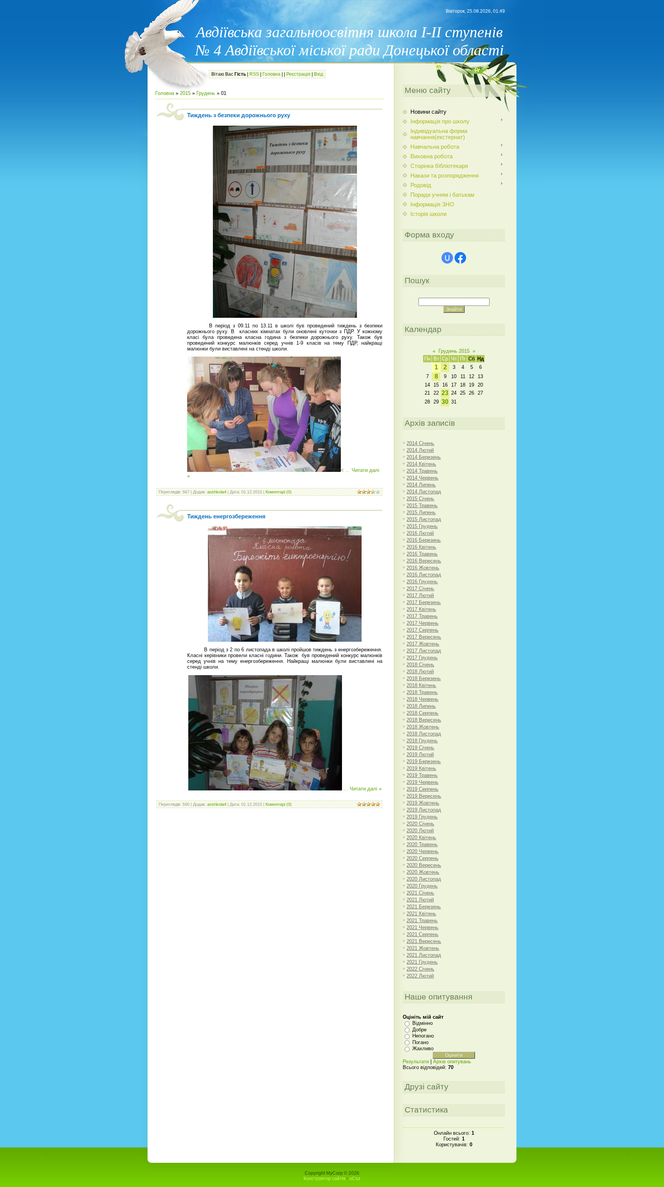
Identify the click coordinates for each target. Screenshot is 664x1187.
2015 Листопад (424, 519)
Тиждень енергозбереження (226, 516)
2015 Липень (421, 512)
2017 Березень (424, 602)
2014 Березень (424, 457)
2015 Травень (422, 505)
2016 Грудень (422, 581)
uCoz (354, 1178)
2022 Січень (420, 969)
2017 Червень (422, 623)
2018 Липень (421, 706)
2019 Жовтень (423, 803)
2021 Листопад (424, 955)
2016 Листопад (424, 575)
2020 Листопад (424, 879)
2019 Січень (420, 747)
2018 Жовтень (423, 727)
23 (445, 393)
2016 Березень (424, 540)
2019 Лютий (420, 754)
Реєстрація (298, 74)
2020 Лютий (420, 830)
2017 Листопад (424, 651)
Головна (271, 74)
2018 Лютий (420, 671)
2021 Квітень (421, 913)
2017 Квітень (421, 609)
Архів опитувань (452, 1061)
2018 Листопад (424, 734)
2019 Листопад (424, 810)
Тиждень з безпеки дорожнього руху (238, 115)
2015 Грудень (422, 526)
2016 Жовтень (423, 568)
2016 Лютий (420, 533)
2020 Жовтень (423, 872)
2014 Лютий (420, 450)
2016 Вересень (424, 561)
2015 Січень (420, 498)
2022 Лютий (420, 976)
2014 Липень (421, 485)
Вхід (318, 74)
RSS (254, 74)
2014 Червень (422, 478)
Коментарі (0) (279, 492)
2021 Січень (420, 893)
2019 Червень (422, 782)
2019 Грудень (422, 817)
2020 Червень (422, 851)
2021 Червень (422, 927)
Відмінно (422, 1023)
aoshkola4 (216, 492)
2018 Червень (422, 699)
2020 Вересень (424, 865)
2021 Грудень (422, 962)
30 (445, 401)
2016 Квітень (421, 547)
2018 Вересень (424, 720)
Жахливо (422, 1048)
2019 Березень (424, 761)
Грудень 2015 (454, 351)
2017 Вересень (424, 637)
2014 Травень (422, 471)
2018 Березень (424, 678)
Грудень (205, 93)
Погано (420, 1042)
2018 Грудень (422, 741)
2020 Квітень (421, 837)
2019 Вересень (424, 796)
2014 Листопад (424, 492)
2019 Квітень (421, 768)
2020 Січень (420, 824)
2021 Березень (424, 907)
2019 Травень (422, 775)
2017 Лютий (420, 595)
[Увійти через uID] (447, 258)
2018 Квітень (421, 685)
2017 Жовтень (423, 644)
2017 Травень (422, 616)
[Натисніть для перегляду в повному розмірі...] (285, 316)
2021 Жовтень (423, 948)
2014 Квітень (421, 464)
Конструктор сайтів (324, 1178)
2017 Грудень (422, 658)
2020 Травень (422, 844)
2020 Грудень (422, 886)
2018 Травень (422, 692)
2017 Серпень (422, 630)
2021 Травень (422, 920)
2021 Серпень (422, 934)
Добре (419, 1030)
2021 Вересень (424, 941)
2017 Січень (420, 588)
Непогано (423, 1036)
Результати (416, 1061)
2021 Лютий (420, 900)
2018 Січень (420, 664)
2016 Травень (422, 554)
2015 (185, 93)
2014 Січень (420, 443)
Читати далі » (366, 789)
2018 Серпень (422, 713)
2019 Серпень (422, 789)
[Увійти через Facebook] (460, 258)
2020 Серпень (422, 858)
